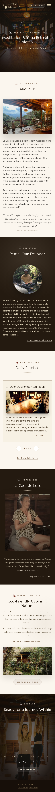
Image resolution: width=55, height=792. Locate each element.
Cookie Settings (33, 787)
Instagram (35, 762)
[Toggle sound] (45, 546)
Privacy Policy (23, 787)
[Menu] (49, 5)
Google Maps (21, 762)
